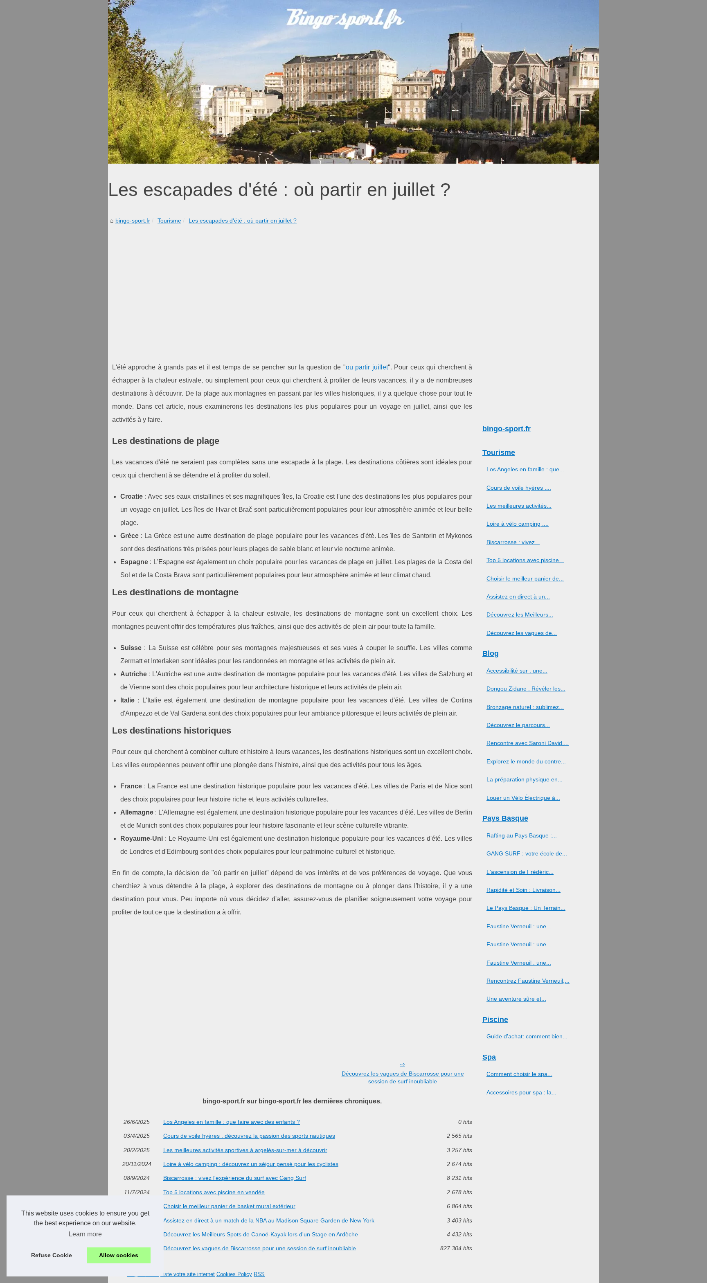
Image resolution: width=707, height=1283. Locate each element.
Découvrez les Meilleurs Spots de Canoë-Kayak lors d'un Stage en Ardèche (260, 1234)
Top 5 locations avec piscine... (525, 560)
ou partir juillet (367, 367)
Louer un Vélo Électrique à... (523, 798)
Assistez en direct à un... (518, 596)
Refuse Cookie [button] (51, 1255)
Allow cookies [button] (118, 1255)
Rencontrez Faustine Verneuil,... (528, 980)
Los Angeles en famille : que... (525, 469)
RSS (259, 1274)
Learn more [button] (85, 1234)
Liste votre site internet (187, 1274)
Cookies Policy (234, 1274)
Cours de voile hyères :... (518, 487)
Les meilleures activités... (519, 505)
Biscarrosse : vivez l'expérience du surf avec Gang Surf (234, 1178)
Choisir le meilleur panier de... (525, 578)
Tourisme (169, 220)
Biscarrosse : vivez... (513, 542)
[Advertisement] (292, 287)
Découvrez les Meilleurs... (519, 614)
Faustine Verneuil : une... (518, 926)
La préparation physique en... (524, 779)
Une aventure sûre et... (516, 998)
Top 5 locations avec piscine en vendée (214, 1192)
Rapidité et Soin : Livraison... (523, 890)
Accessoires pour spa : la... (521, 1092)
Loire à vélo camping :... (517, 523)
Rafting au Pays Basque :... (521, 835)
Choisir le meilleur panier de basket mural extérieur (229, 1206)
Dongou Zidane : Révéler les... (525, 688)
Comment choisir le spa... (519, 1074)
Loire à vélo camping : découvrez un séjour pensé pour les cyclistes (250, 1164)
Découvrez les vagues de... (521, 633)
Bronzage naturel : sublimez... (525, 707)
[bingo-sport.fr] (353, 82)
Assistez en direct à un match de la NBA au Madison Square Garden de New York (268, 1220)
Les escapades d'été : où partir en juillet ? (243, 220)
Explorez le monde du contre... (526, 761)
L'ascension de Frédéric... (520, 872)
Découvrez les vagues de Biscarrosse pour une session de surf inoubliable (403, 1077)
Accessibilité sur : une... (516, 670)
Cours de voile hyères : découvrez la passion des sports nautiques (249, 1136)
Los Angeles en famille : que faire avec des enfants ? (231, 1122)
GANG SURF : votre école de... (526, 853)
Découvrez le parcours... (518, 725)
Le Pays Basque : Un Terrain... (525, 908)
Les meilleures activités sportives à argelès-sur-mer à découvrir (245, 1150)
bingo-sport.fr (132, 220)
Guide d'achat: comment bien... (526, 1036)
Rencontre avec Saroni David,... (527, 743)
